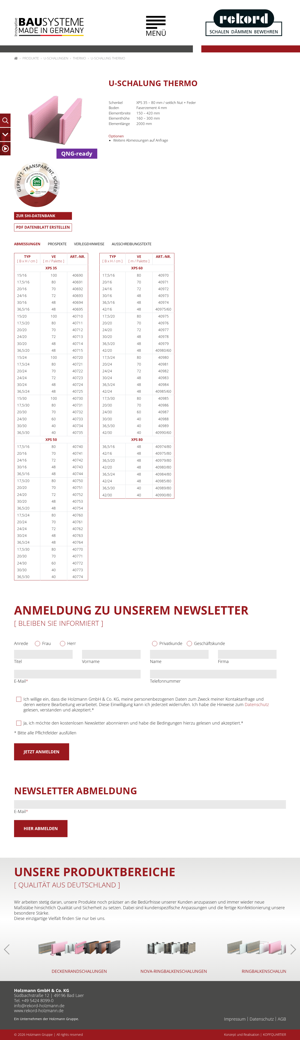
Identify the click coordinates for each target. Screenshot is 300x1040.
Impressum (235, 1019)
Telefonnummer (165, 681)
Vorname (91, 661)
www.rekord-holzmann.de (39, 1010)
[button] (156, 26)
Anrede (21, 643)
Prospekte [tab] (57, 244)
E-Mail (21, 681)
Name (155, 661)
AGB (282, 1019)
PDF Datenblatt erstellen (43, 227)
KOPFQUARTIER (274, 1035)
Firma (223, 661)
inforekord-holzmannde (39, 1005)
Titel (18, 661)
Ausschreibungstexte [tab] (131, 244)
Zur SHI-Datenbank (35, 215)
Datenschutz (257, 704)
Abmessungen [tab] (27, 244)
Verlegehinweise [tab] (89, 244)
